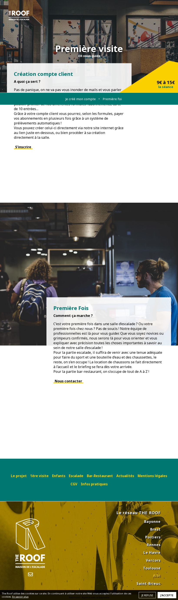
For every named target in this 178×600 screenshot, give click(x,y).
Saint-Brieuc (149, 583)
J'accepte (166, 595)
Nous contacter (68, 381)
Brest (155, 529)
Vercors (153, 560)
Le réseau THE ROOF (138, 512)
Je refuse (147, 595)
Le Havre (152, 552)
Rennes (154, 544)
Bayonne (152, 521)
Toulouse (152, 568)
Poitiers (153, 537)
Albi (157, 575)
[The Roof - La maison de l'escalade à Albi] (19, 15)
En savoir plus (20, 596)
